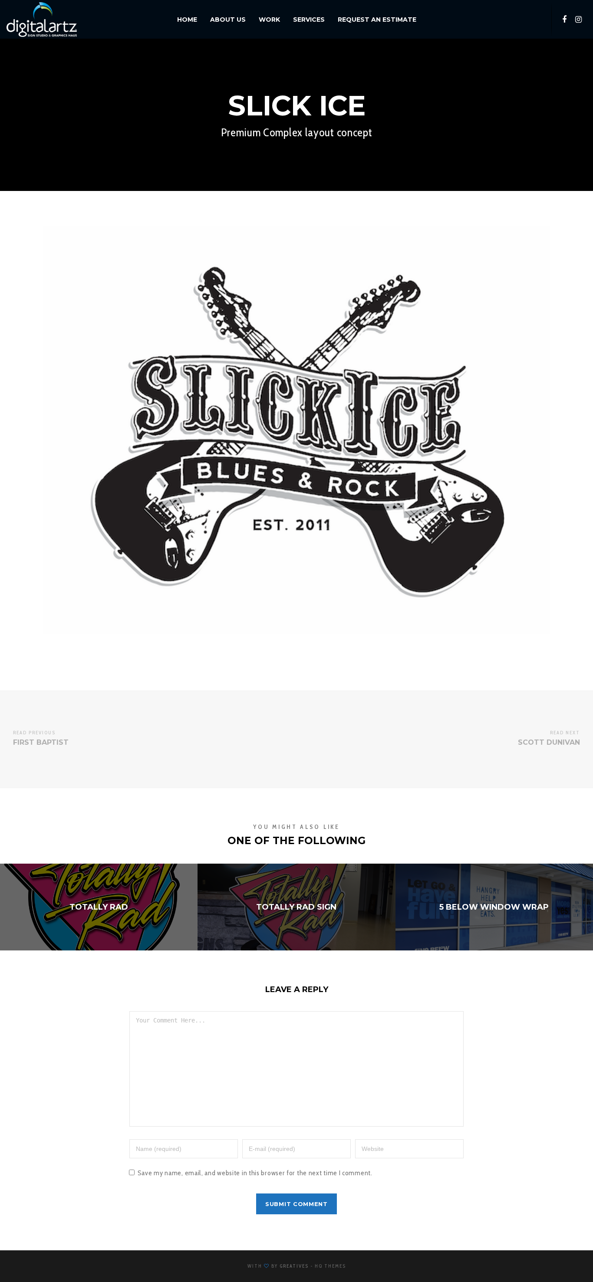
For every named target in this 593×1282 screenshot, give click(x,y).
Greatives (294, 1266)
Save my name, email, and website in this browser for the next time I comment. (255, 1173)
